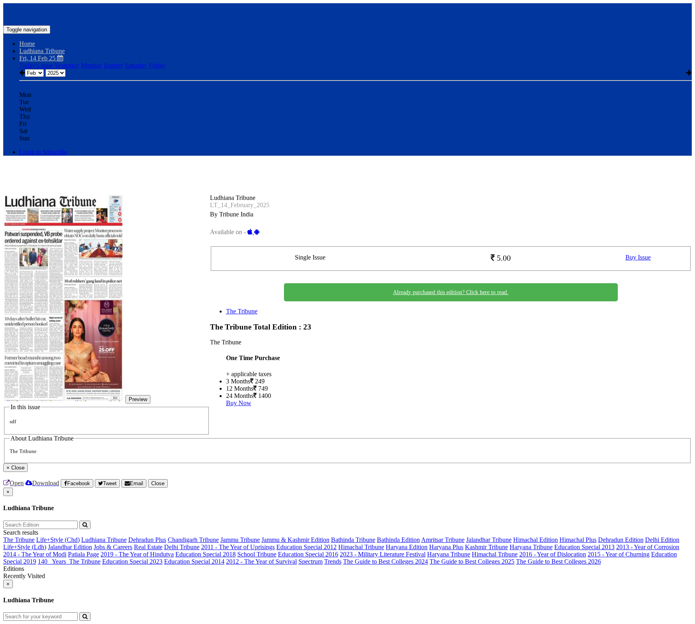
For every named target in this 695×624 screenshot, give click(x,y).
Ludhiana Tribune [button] (42, 50)
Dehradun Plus (147, 539)
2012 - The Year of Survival (261, 561)
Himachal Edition (535, 539)
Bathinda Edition (398, 539)
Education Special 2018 (205, 554)
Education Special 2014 (194, 561)
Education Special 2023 (132, 561)
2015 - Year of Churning (619, 554)
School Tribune (256, 554)
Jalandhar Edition (70, 547)
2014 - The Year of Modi (34, 554)
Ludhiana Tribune (104, 539)
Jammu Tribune (240, 539)
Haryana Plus (446, 547)
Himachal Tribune (361, 547)
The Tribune (241, 311)
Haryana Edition (407, 547)
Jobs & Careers (113, 547)
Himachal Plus (577, 539)
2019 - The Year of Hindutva (137, 554)
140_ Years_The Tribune (69, 561)
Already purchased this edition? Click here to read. (450, 292)
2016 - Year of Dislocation (552, 554)
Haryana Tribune (531, 547)
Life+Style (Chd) (58, 539)
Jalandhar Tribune (489, 539)
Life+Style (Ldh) (24, 547)
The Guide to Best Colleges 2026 (558, 561)
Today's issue (36, 65)
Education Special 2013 (584, 547)
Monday (91, 65)
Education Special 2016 (308, 554)
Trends (332, 561)
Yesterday (66, 65)
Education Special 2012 (306, 547)
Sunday (113, 65)
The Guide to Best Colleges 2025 (472, 561)
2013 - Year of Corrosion (647, 547)
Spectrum (310, 561)
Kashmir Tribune (486, 547)
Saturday (136, 65)
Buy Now (238, 403)
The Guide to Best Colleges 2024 (385, 561)
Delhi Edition (662, 539)
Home (27, 43)
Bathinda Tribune (353, 539)
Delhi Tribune (181, 547)
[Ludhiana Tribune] (347, 13)
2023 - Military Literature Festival (383, 554)
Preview (138, 399)
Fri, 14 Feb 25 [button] (38, 58)
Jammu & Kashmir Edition (295, 539)
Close (157, 483)
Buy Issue (638, 257)
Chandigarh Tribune (193, 539)
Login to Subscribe (43, 151)
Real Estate (148, 547)
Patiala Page (83, 554)
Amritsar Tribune (443, 539)
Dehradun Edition (621, 539)
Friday (157, 65)
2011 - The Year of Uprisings (238, 547)
